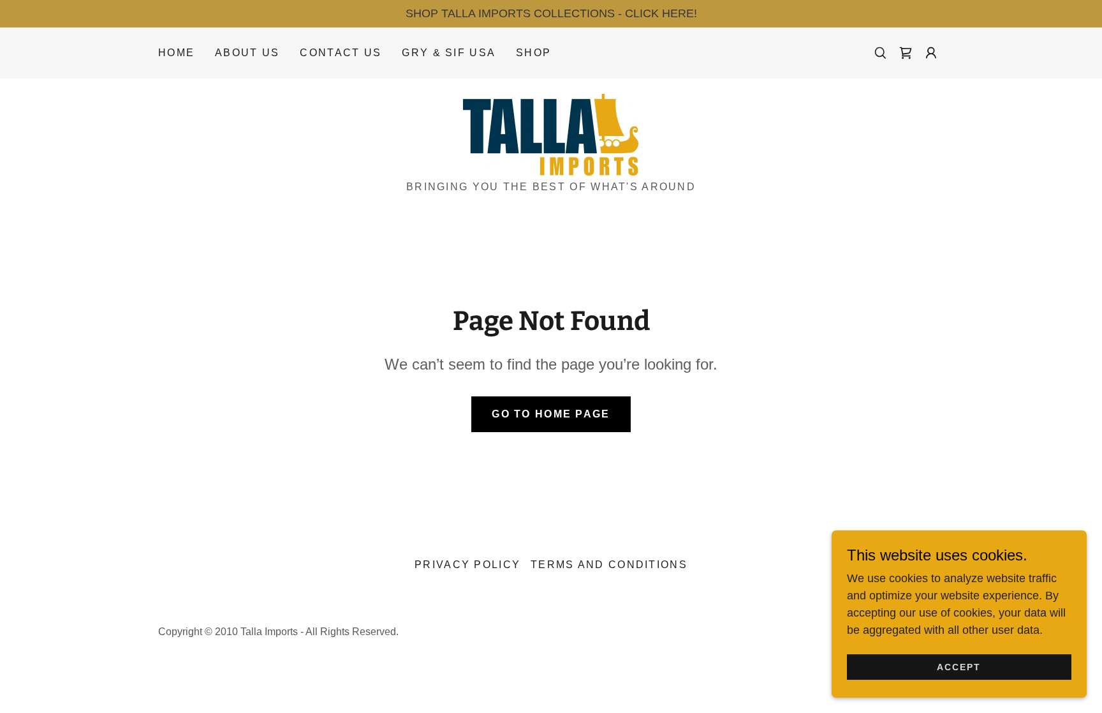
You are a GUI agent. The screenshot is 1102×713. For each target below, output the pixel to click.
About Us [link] (247, 52)
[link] (905, 53)
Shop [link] (533, 52)
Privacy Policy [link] (467, 564)
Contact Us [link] (340, 52)
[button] (931, 53)
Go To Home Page (551, 414)
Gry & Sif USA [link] (449, 52)
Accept (959, 667)
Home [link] (176, 52)
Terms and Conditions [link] (609, 564)
